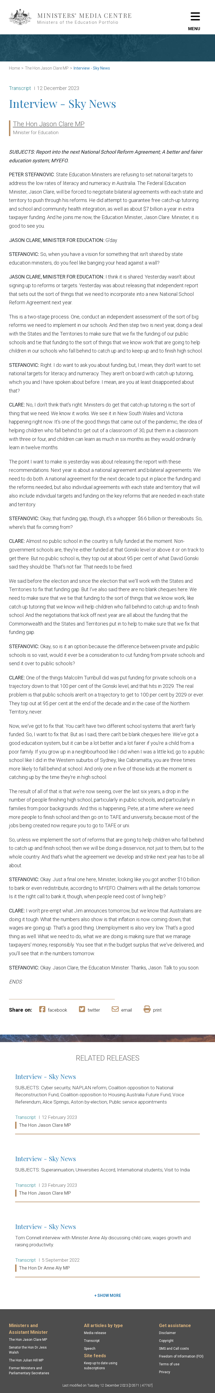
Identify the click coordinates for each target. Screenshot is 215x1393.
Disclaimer (167, 1333)
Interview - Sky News (92, 68)
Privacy (164, 1372)
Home (14, 68)
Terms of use (169, 1364)
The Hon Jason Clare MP (47, 68)
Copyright (166, 1341)
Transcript (92, 1341)
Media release (95, 1333)
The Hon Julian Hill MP (26, 1360)
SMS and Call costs (174, 1349)
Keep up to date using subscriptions (100, 1365)
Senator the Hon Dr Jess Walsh (28, 1350)
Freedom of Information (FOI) (181, 1356)
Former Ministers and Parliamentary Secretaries (29, 1370)
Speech (89, 1349)
